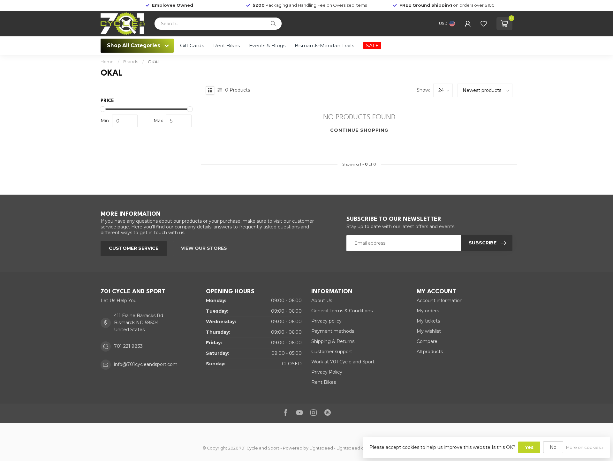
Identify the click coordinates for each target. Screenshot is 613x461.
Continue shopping (359, 130)
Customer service (133, 248)
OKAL (154, 61)
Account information (440, 300)
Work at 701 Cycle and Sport (343, 362)
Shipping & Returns (332, 341)
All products (430, 351)
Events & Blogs (267, 45)
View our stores (204, 248)
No (553, 447)
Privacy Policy (326, 372)
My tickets (428, 321)
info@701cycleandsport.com (146, 364)
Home (107, 61)
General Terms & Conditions (342, 311)
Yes (529, 447)
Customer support (331, 351)
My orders (428, 311)
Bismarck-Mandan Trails (324, 45)
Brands (130, 61)
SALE (372, 45)
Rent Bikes (226, 45)
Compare (427, 341)
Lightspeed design (356, 448)
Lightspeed (321, 448)
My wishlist (429, 331)
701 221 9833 (128, 346)
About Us (321, 300)
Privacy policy (326, 321)
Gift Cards (192, 45)
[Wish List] (484, 23)
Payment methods (332, 331)
